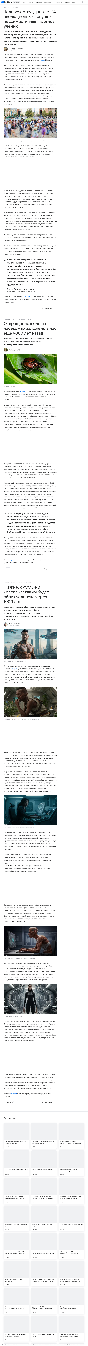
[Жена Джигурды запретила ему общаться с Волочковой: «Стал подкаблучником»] (44, 1273)
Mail (3, 1344)
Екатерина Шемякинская (16, 48)
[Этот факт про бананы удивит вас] (71, 1218)
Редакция (29, 1344)
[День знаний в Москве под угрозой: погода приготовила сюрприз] (44, 1301)
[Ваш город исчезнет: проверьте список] (44, 1329)
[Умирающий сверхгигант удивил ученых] (16, 1218)
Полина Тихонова (14, 623)
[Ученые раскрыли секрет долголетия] (16, 1273)
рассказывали (16, 560)
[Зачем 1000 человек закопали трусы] (44, 1218)
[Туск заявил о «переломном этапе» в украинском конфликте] (71, 1273)
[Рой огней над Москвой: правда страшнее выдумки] (44, 1136)
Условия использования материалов (42, 1344)
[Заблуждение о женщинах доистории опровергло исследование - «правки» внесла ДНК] (71, 1301)
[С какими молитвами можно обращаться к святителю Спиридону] (71, 1329)
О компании (8, 1344)
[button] (30, 123)
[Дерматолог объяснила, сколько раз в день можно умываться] (16, 1301)
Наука (16, 7)
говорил (26, 296)
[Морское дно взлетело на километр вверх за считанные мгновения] (71, 1163)
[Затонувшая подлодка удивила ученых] (44, 1163)
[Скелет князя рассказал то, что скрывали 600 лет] (16, 1136)
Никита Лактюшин (14, 349)
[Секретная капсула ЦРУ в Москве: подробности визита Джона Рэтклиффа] (16, 1246)
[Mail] (2, 2)
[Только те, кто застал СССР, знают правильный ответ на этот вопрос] (44, 1246)
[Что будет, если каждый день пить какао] (16, 1163)
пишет (42, 60)
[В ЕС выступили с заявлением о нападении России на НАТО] (16, 1329)
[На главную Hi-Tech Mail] (8, 2)
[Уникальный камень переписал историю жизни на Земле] (71, 1191)
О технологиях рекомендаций (60, 1344)
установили (24, 391)
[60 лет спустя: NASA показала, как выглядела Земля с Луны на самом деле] (71, 1246)
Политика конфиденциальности (77, 1344)
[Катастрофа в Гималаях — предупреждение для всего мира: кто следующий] (71, 1136)
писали (14, 1094)
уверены (15, 669)
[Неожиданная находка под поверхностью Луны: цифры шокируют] (16, 1191)
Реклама (14, 1344)
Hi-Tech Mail (21, 319)
